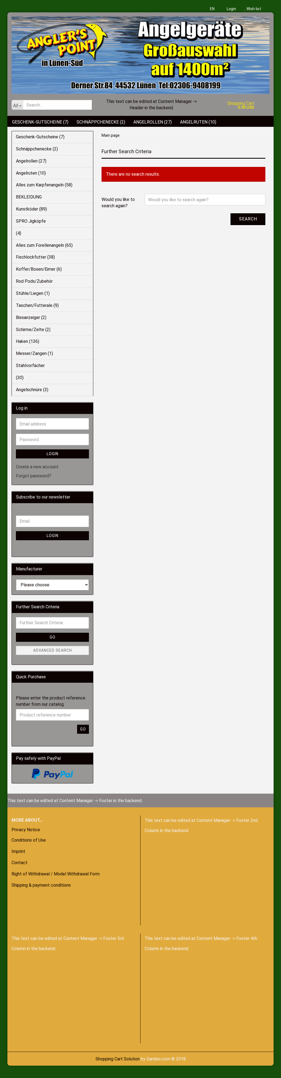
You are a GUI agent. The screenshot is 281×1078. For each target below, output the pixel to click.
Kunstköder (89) (31, 209)
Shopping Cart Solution (117, 1059)
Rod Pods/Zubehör (34, 281)
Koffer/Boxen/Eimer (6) (39, 269)
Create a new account (37, 466)
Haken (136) (27, 341)
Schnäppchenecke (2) (101, 122)
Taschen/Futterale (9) (37, 305)
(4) (18, 233)
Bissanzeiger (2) (31, 317)
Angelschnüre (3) (32, 389)
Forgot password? (33, 475)
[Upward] (15, 1069)
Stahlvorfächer (30, 365)
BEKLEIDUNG (29, 197)
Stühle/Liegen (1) (33, 293)
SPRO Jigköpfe (31, 221)
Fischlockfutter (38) (35, 257)
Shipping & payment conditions (41, 885)
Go (52, 637)
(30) (20, 377)
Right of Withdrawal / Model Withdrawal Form (56, 874)
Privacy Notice (26, 829)
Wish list (253, 9)
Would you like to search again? (118, 202)
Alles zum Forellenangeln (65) (44, 245)
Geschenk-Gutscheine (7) (40, 122)
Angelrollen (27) (152, 122)
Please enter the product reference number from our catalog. (50, 701)
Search (248, 219)
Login (231, 9)
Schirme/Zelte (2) (33, 329)
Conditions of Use (29, 840)
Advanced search (52, 650)
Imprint (18, 851)
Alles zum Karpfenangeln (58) (44, 184)
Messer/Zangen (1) (34, 353)
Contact (19, 862)
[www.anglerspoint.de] (140, 53)
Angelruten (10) (198, 122)
